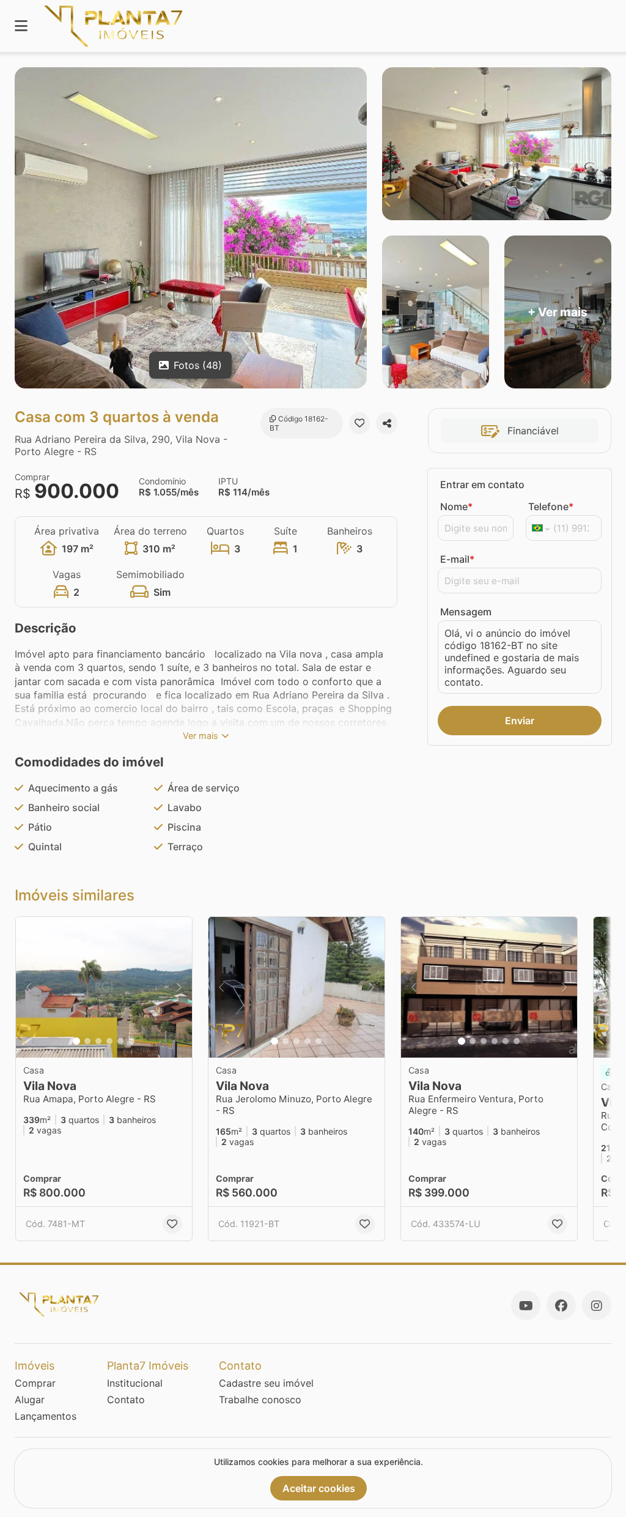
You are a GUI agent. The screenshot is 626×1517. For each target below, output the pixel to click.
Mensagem (466, 612)
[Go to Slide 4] (109, 1041)
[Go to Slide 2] (87, 1041)
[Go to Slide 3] (98, 1041)
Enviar (519, 720)
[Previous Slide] (29, 987)
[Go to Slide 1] (76, 1041)
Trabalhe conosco (260, 1399)
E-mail (457, 559)
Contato (126, 1399)
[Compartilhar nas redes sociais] (386, 423)
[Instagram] (596, 1305)
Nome (456, 506)
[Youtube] (525, 1305)
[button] (104, 987)
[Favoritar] (359, 423)
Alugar (30, 1399)
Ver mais (200, 735)
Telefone (550, 506)
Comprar (35, 1383)
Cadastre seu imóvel (266, 1383)
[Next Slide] (179, 987)
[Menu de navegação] (21, 26)
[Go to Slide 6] (131, 1041)
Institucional (135, 1383)
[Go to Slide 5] (120, 1041)
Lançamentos (45, 1416)
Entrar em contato (482, 484)
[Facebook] (561, 1305)
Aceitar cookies (318, 1488)
